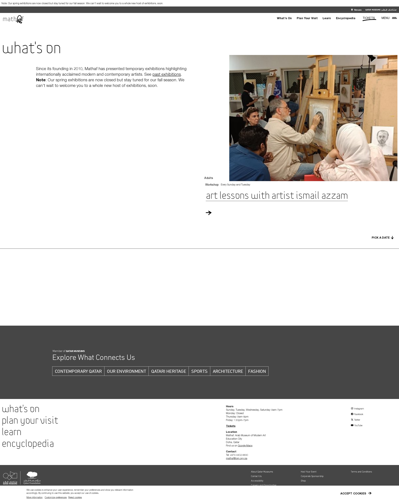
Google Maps (245, 445)
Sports (199, 371)
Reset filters (57, 275)
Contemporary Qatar (78, 371)
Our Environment (126, 371)
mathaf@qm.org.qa (236, 458)
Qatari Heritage (168, 371)
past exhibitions (166, 74)
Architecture (228, 371)
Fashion (257, 371)
